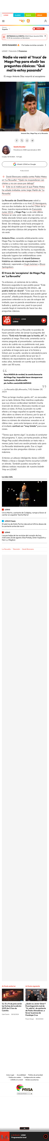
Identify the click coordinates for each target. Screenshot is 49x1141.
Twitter (22, 140)
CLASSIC (18, 15)
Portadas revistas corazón (33, 45)
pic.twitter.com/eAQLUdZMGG (17, 383)
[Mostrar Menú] (3, 21)
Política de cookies (15, 1077)
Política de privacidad (35, 1075)
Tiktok (15, 1028)
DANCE (28, 15)
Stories (39, 1028)
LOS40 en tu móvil (16, 1080)
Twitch (34, 1028)
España (5, 29)
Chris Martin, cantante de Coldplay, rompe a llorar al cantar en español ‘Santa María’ (24, 513)
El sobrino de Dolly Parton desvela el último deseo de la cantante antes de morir (24, 525)
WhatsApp (27, 140)
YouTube (20, 1028)
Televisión (13, 51)
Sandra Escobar (20, 147)
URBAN (39, 15)
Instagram (10, 1028)
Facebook (17, 140)
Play (46, 1136)
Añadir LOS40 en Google (26, 164)
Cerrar (45, 36)
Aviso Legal (10, 1075)
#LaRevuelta (21, 380)
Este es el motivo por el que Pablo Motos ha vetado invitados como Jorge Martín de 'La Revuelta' (23, 190)
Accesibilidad (21, 1075)
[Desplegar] (24, 1128)
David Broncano (28, 549)
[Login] (46, 21)
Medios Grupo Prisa (24, 1093)
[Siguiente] (45, 45)
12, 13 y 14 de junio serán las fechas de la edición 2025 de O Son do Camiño (12, 1007)
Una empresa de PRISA (24, 1087)
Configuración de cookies (32, 1077)
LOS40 (6, 15)
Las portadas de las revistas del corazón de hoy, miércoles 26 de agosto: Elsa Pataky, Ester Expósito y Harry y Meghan (24, 537)
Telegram (32, 140)
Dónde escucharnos (32, 1080)
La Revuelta (6, 549)
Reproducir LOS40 (43, 320)
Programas (23, 51)
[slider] (24, 1131)
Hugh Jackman (31, 264)
